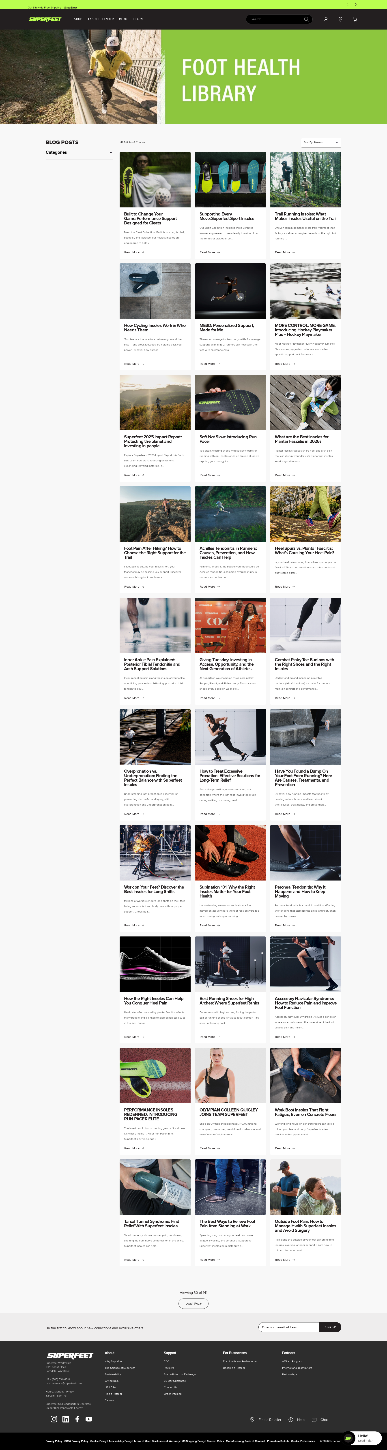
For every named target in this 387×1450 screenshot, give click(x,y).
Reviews (169, 1368)
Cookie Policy (98, 1441)
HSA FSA (110, 1387)
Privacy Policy (54, 1441)
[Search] (306, 19)
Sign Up (330, 1326)
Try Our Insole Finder (69, 4)
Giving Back (112, 1381)
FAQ (166, 1361)
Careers (109, 1400)
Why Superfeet (114, 1361)
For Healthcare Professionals (240, 1361)
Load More (193, 1303)
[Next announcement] (355, 4)
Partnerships (289, 1374)
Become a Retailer (234, 1368)
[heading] (79, 152)
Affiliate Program (292, 1361)
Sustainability (113, 1374)
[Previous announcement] (347, 4)
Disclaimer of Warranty (166, 1441)
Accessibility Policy (120, 1441)
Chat (324, 1420)
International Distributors (297, 1368)
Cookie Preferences (303, 1441)
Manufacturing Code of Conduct (245, 1441)
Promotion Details (278, 1441)
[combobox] (279, 19)
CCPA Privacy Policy (76, 1441)
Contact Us (170, 1387)
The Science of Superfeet (120, 1368)
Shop (78, 19)
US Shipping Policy (193, 1441)
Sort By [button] (308, 142)
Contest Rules (215, 1441)
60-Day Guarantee (175, 1381)
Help (301, 1420)
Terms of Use (142, 1441)
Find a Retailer (270, 1420)
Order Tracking (173, 1394)
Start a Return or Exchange (180, 1374)
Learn (138, 19)
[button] (354, 19)
